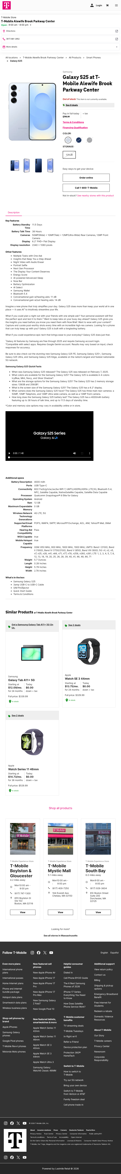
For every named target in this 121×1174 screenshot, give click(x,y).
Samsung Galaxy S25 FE (63, 353)
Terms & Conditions (73, 122)
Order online (86, 177)
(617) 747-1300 (22, 893)
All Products (75, 57)
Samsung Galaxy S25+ (88, 353)
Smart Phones (93, 57)
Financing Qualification (75, 127)
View (22, 912)
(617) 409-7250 (60, 888)
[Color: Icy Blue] (68, 140)
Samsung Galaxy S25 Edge (43, 357)
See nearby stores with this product (95, 195)
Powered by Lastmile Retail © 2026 (60, 1168)
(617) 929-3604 (98, 888)
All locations (12, 57)
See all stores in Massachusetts (61, 935)
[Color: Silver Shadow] (89, 140)
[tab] (14, 212)
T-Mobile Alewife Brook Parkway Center (43, 57)
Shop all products (60, 808)
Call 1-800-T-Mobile (86, 187)
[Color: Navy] (78, 140)
